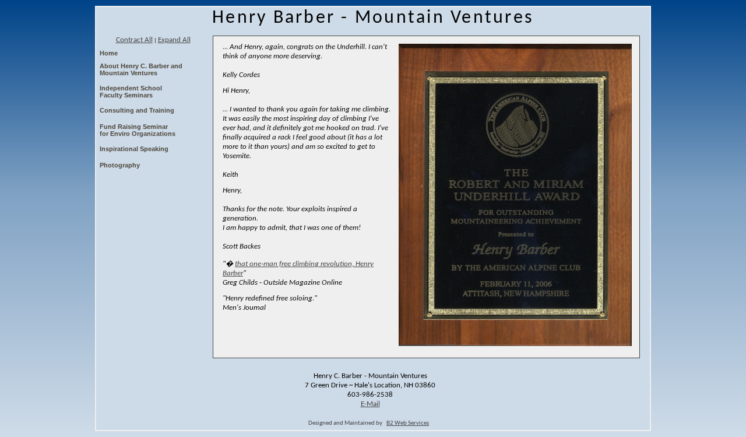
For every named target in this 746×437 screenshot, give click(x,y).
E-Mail (370, 404)
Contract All (134, 40)
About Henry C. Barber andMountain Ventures (141, 69)
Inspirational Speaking (134, 148)
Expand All (174, 40)
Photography (120, 165)
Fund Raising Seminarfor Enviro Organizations (137, 130)
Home (109, 53)
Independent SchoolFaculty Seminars (131, 92)
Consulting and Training (137, 110)
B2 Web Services (407, 423)
